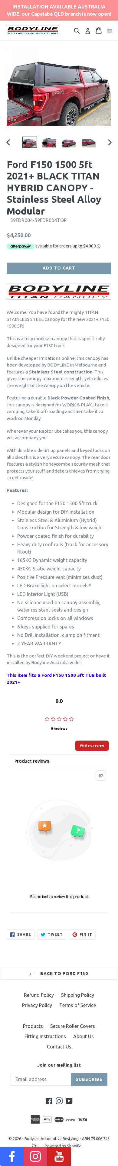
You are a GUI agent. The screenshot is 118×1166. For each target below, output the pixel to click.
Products (33, 1026)
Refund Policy (39, 995)
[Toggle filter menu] (101, 775)
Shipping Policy (77, 995)
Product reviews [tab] (32, 761)
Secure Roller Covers (72, 1026)
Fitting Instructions (45, 1036)
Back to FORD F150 (63, 973)
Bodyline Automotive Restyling (52, 1138)
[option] (29, 142)
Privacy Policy (37, 1005)
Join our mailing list (59, 1064)
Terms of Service (77, 1005)
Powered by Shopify (62, 1146)
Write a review (92, 745)
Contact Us (59, 1046)
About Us (83, 1036)
